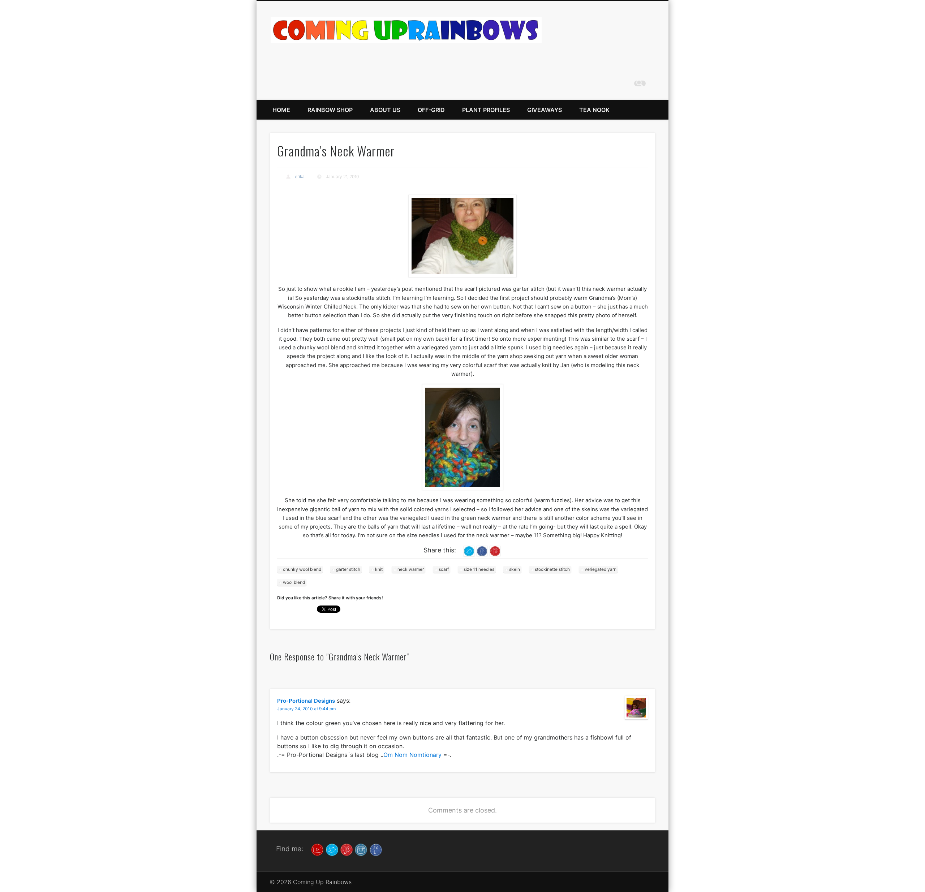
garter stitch (348, 569)
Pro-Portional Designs (306, 700)
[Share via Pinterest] (495, 550)
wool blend (294, 582)
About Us (385, 109)
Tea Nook (594, 109)
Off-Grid (431, 109)
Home (281, 109)
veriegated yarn (600, 569)
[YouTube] (317, 849)
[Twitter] (332, 849)
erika (300, 176)
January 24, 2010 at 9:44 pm (306, 708)
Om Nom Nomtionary (412, 754)
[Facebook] (376, 849)
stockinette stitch (552, 569)
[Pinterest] (346, 849)
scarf (444, 569)
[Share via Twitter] (469, 550)
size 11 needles (479, 569)
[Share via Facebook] (482, 550)
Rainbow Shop (330, 109)
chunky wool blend (302, 569)
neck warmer (410, 569)
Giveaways (544, 109)
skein (514, 569)
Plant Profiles (486, 109)
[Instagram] (361, 849)
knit (379, 569)
